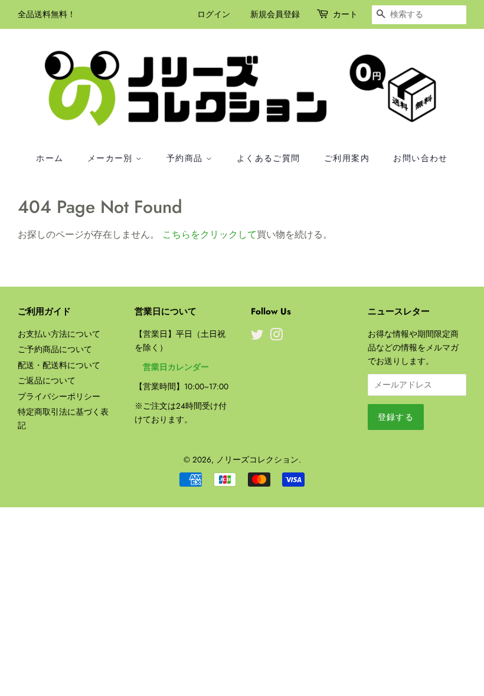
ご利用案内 (346, 158)
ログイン (213, 14)
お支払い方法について (59, 334)
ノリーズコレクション (257, 459)
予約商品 (186, 158)
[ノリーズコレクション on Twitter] (257, 337)
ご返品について (47, 380)
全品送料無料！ (47, 14)
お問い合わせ (420, 158)
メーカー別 (111, 158)
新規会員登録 (275, 14)
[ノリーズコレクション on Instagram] (276, 337)
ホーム (49, 158)
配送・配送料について (59, 365)
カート (345, 14)
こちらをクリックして (209, 234)
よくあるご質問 (268, 158)
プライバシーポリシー (59, 396)
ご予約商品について (55, 349)
